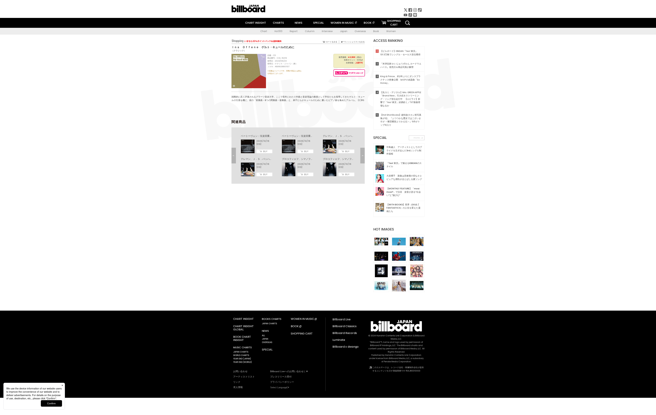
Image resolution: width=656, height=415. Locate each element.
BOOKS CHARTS (271, 319)
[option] (298, 156)
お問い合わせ (240, 371)
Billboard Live (341, 319)
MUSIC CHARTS (242, 347)
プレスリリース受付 (281, 376)
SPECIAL (318, 23)
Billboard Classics (344, 326)
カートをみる (331, 41)
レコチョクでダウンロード (349, 72)
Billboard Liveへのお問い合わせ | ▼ (289, 371)
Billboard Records (344, 333)
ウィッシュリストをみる (354, 41)
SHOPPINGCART (394, 23)
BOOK (368, 23)
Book (376, 31)
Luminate (338, 340)
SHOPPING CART (302, 333)
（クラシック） (238, 50)
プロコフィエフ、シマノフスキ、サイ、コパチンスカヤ (312, 159)
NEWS (298, 23)
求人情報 (238, 387)
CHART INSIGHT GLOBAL (243, 328)
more (417, 137)
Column (310, 31)
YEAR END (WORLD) (242, 362)
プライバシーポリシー (282, 382)
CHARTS (278, 23)
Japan (343, 31)
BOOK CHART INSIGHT (242, 338)
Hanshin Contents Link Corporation (394, 335)
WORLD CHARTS (241, 355)
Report (294, 31)
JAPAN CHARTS (240, 351)
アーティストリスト (244, 376)
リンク (236, 382)
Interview (327, 31)
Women (391, 31)
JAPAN (265, 338)
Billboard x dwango (345, 347)
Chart (263, 31)
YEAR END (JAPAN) (242, 358)
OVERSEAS (267, 342)
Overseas (360, 31)
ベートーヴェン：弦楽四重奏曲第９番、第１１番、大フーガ (273, 136)
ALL (263, 335)
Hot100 (278, 31)
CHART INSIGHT (255, 23)
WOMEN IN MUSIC (342, 23)
